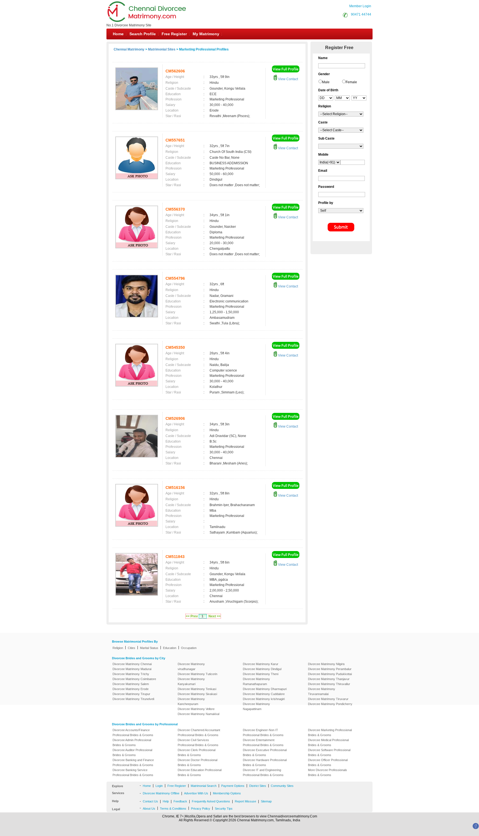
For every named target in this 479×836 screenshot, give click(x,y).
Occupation (189, 648)
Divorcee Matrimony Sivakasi (197, 694)
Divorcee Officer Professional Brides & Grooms (328, 762)
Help (166, 801)
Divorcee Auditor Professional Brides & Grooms (132, 752)
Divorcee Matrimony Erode (131, 689)
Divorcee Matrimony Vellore (196, 709)
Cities (131, 648)
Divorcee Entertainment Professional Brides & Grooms (263, 742)
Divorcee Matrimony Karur (260, 664)
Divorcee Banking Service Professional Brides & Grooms (133, 772)
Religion (118, 648)
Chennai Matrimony (129, 49)
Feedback (180, 801)
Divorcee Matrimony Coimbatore (134, 679)
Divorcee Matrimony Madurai (132, 669)
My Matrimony (206, 34)
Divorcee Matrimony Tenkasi (197, 689)
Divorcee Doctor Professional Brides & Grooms (197, 762)
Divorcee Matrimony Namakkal (198, 714)
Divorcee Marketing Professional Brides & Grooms (330, 732)
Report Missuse (245, 801)
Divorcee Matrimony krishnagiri (264, 699)
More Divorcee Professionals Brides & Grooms (327, 772)
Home (118, 34)
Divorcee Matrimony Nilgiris (326, 664)
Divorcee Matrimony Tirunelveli (133, 699)
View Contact (287, 79)
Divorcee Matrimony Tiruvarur (328, 699)
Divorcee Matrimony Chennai (132, 664)
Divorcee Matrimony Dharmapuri (265, 689)
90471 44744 (361, 14)
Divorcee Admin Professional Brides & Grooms (132, 742)
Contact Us (150, 801)
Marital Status (149, 648)
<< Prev (192, 616)
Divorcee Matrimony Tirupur (131, 694)
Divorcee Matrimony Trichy (131, 674)
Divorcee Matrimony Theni (260, 674)
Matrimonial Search (203, 785)
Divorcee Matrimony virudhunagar (191, 666)
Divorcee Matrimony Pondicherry (330, 704)
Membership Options (227, 793)
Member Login (360, 6)
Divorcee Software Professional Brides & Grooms (329, 752)
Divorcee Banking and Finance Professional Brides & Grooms (133, 762)
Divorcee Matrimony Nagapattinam (256, 706)
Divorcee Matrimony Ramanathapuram (256, 681)
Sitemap (266, 801)
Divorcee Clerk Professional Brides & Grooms (196, 752)
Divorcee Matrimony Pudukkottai (330, 674)
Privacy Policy (200, 808)
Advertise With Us (196, 793)
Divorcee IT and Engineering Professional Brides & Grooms (263, 772)
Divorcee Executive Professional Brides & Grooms (265, 752)
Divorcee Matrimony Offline (161, 793)
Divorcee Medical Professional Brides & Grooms (328, 742)
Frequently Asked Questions (211, 801)
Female (351, 82)
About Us (149, 808)
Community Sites (282, 785)
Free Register (174, 34)
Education (169, 648)
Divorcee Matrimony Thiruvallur (329, 684)
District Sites (257, 785)
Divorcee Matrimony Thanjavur (329, 679)
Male (326, 82)
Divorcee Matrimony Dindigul (262, 669)
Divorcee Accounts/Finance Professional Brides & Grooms (133, 732)
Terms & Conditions (173, 808)
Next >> (214, 616)
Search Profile (142, 34)
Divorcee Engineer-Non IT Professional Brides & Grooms (263, 732)
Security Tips (224, 808)
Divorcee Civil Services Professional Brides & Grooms (198, 742)
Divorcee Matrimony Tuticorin (197, 674)
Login (159, 785)
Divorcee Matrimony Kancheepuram (191, 701)
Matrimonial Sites (161, 49)
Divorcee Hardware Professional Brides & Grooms (265, 762)
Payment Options (232, 785)
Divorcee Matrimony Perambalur (329, 669)
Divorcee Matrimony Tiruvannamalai (321, 691)
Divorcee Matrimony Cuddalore (264, 694)
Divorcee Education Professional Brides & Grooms (199, 772)
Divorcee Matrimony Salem (131, 684)
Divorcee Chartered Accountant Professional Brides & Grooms (199, 732)
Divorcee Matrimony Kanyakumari (191, 681)
